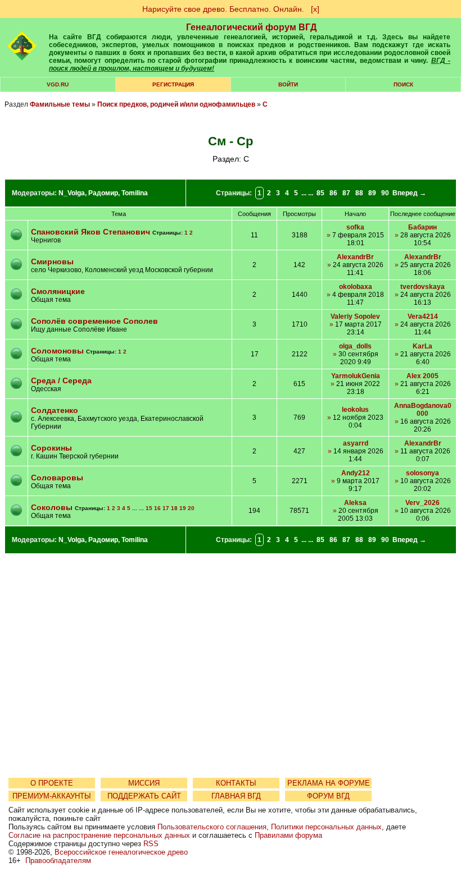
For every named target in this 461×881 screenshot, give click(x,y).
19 (182, 508)
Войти (288, 84)
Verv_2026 (422, 503)
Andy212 (355, 473)
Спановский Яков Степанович (90, 231)
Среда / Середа (61, 380)
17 (165, 508)
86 (333, 193)
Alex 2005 (422, 376)
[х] (315, 8)
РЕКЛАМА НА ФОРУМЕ (328, 783)
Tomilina (134, 193)
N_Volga (71, 193)
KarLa (422, 346)
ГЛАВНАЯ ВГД (236, 796)
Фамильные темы (60, 104)
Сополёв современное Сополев (94, 320)
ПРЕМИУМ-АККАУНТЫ (51, 796)
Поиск (403, 84)
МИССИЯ (144, 783)
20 (191, 508)
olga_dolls (355, 346)
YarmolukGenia (355, 376)
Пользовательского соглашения (211, 827)
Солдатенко (54, 410)
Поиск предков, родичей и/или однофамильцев (176, 104)
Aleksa (355, 503)
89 (372, 193)
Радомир (103, 193)
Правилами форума (288, 835)
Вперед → (409, 193)
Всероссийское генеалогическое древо (121, 852)
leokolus (355, 410)
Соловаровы (57, 477)
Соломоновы (57, 350)
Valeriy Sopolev (355, 316)
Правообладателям (58, 860)
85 (320, 193)
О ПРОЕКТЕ (51, 783)
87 (346, 193)
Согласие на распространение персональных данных (99, 835)
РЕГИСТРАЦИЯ (173, 84)
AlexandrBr (355, 257)
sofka (355, 227)
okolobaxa (355, 287)
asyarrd (355, 443)
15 (149, 508)
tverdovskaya (422, 287)
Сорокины (51, 447)
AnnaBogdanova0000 (422, 409)
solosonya (422, 473)
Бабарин (422, 227)
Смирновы (52, 261)
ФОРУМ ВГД (328, 796)
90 (385, 193)
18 (174, 508)
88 (359, 193)
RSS (151, 843)
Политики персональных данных (326, 827)
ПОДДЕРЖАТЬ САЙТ (144, 796)
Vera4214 (423, 316)
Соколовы (52, 507)
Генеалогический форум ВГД (251, 27)
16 (157, 508)
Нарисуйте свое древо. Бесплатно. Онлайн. (223, 8)
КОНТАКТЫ (236, 783)
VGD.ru (58, 84)
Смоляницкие (58, 291)
